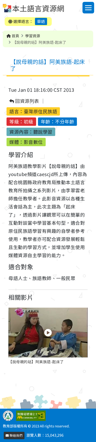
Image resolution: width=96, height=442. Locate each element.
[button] (48, 337)
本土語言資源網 (38, 8)
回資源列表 (26, 101)
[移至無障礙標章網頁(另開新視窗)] (32, 415)
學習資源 (32, 35)
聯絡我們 (16, 435)
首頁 (15, 35)
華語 (41, 21)
